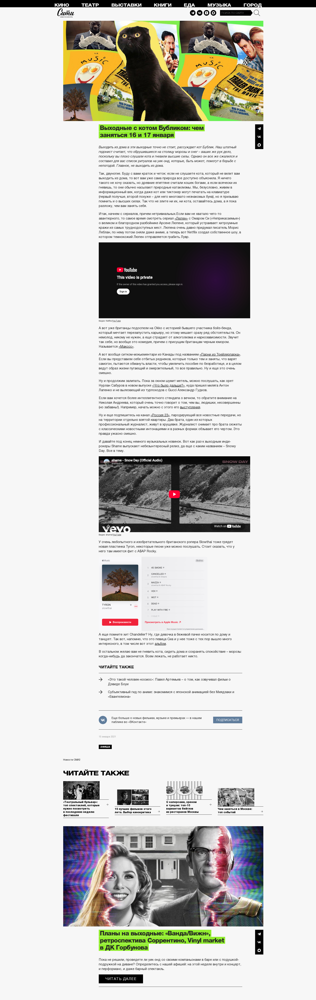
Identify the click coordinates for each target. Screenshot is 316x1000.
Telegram (193, 13)
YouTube (116, 321)
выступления (190, 407)
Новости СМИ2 (71, 759)
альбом (160, 643)
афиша (105, 747)
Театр (90, 5)
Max (213, 13)
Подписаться (227, 720)
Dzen (206, 13)
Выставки (126, 5)
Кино (61, 5)
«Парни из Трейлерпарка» (220, 354)
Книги (162, 5)
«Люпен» (181, 218)
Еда (189, 5)
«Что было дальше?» (168, 385)
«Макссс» (126, 346)
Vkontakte (199, 13)
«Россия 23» (160, 415)
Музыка (219, 5)
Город (252, 5)
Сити (65, 12)
